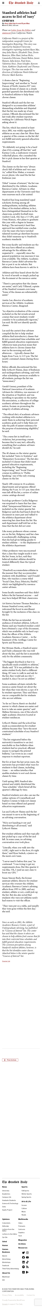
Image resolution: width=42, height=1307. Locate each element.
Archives (22, 1244)
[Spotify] (23, 1266)
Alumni (4, 1256)
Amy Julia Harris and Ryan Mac (17, 23)
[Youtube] (27, 1257)
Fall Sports (25, 1191)
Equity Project (7, 1210)
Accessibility (19, 1295)
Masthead (5, 1277)
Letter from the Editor (21, 30)
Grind (4, 1242)
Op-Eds (4, 1237)
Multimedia (23, 1219)
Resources (22, 1248)
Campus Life (6, 1197)
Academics (6, 1194)
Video (20, 1223)
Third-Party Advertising (10, 1269)
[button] (10, 1059)
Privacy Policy (7, 1295)
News (4, 1187)
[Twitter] (23, 1252)
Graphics (21, 1232)
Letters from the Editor (8, 1230)
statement (6, 33)
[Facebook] (23, 1257)
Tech (20, 1236)
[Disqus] (21, 1091)
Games (5, 1249)
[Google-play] (27, 1272)
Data (4, 1207)
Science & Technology (10, 1203)
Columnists (6, 1223)
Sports (24, 1187)
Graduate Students (9, 1200)
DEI (3, 1280)
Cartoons (21, 1229)
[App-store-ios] (23, 1272)
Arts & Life (26, 1201)
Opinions (6, 1219)
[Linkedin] (23, 1262)
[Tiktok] (27, 1262)
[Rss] (27, 1266)
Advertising (6, 1259)
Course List (6, 961)
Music (24, 1212)
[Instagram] (27, 1252)
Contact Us (31, 1295)
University (5, 1191)
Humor (5, 1245)
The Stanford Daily (14, 1182)
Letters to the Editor (9, 1234)
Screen (24, 1205)
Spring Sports (26, 1197)
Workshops (6, 1262)
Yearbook (5, 1265)
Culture (24, 1208)
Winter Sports (27, 1194)
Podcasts (21, 1226)
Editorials (5, 1226)
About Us (6, 1273)
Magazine (22, 1240)
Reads (24, 1215)
